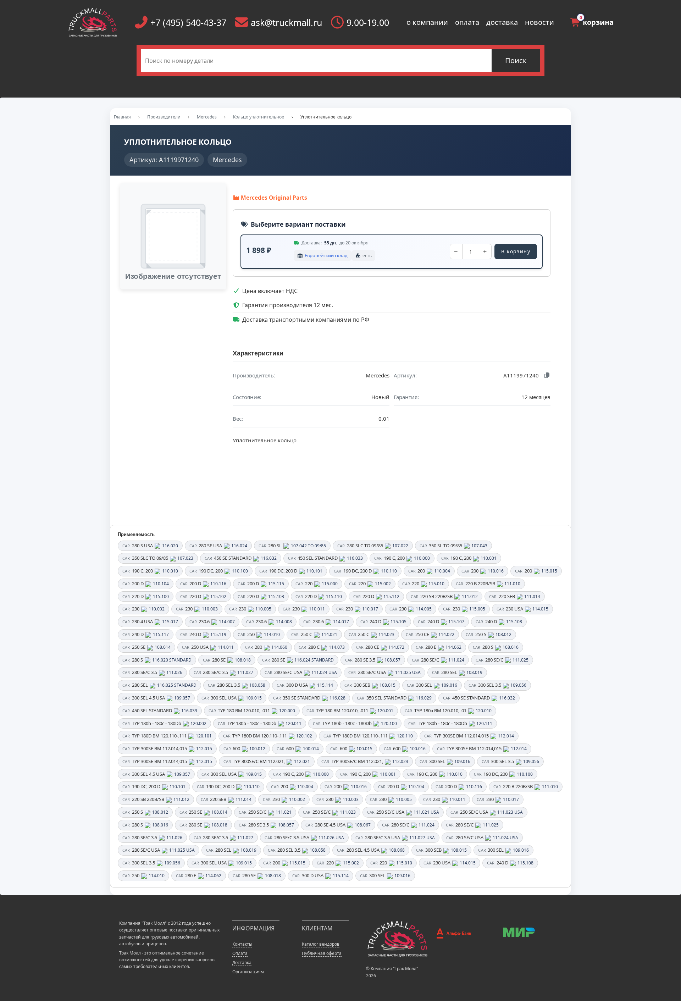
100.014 (311, 749)
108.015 (387, 685)
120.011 (293, 723)
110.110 (389, 571)
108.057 (392, 660)
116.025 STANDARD (176, 685)
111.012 (470, 596)
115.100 (161, 596)
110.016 (496, 571)
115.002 (383, 584)
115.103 (276, 596)
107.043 (479, 546)
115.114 (325, 685)
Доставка (241, 962)
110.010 (170, 571)
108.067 (363, 825)
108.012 (503, 634)
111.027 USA (422, 838)
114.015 (540, 609)
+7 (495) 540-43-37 (188, 22)
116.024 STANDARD (314, 660)
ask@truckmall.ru (286, 22)
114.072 (396, 647)
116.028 (337, 698)
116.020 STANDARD (172, 660)
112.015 (204, 749)
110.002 (157, 609)
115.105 (398, 622)
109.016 (449, 685)
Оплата (240, 953)
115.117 (161, 634)
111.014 (532, 596)
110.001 (489, 558)
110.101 (314, 571)
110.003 (210, 609)
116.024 (239, 546)
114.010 (272, 634)
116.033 (355, 558)
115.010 (436, 584)
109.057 (182, 698)
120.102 (304, 736)
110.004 (442, 571)
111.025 (520, 660)
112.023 (400, 761)
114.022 (446, 634)
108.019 (474, 672)
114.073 (337, 647)
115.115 (276, 584)
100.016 (418, 749)
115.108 (514, 622)
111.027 (245, 672)
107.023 (185, 558)
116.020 (170, 546)
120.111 (484, 723)
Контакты (242, 944)
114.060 (279, 647)
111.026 (174, 672)
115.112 (391, 596)
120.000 (287, 711)
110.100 (240, 571)
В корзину (515, 251)
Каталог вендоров (320, 944)
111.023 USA (510, 812)
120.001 (385, 711)
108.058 (257, 685)
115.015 (549, 571)
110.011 (317, 609)
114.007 (227, 622)
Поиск (516, 60)
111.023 (348, 812)
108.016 (511, 647)
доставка (502, 22)
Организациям (248, 972)
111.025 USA (408, 672)
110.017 (370, 609)
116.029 (424, 698)
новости (539, 22)
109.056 (518, 685)
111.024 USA (324, 672)
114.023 (386, 634)
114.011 (226, 647)
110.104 (161, 584)
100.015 (364, 749)
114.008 (284, 622)
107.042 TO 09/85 (308, 546)
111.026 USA (331, 838)
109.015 (254, 698)
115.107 (456, 622)
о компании (427, 22)
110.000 (422, 558)
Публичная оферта (322, 953)
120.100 (389, 723)
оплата (467, 22)
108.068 (397, 850)
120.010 (484, 711)
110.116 (218, 584)
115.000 (330, 584)
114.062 (453, 647)
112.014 (506, 736)
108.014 (163, 647)
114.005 (424, 609)
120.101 (204, 736)
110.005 (263, 609)
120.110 (405, 736)
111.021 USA (426, 812)
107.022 (400, 546)
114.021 (329, 634)
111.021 (284, 812)
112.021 (302, 761)
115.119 (218, 634)
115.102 (218, 596)
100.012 (257, 749)
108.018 (243, 660)
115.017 (170, 622)
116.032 (269, 558)
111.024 (456, 660)
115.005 (477, 609)
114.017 (341, 622)
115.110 (334, 596)
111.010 (512, 584)
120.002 (198, 723)
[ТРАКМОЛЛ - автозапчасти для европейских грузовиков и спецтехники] (397, 938)
